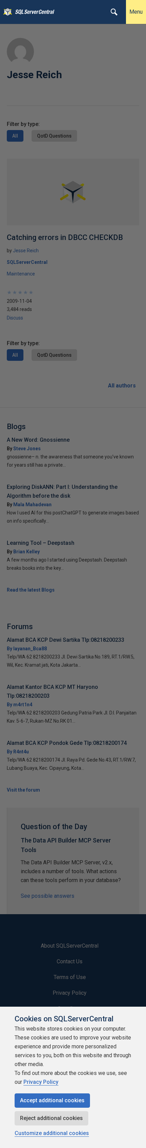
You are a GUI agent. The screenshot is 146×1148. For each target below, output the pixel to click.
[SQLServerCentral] (6, 12)
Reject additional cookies (51, 1118)
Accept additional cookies (52, 1100)
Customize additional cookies (52, 1133)
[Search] (114, 12)
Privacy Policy (40, 1082)
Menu (136, 12)
